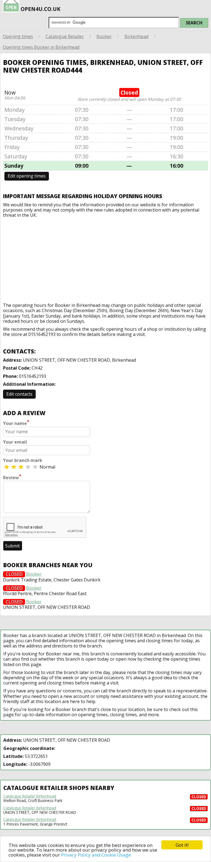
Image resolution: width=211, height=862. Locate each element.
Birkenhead (136, 36)
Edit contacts (19, 394)
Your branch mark (22, 460)
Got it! (182, 845)
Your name (16, 422)
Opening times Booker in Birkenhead (41, 47)
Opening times (18, 36)
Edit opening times (27, 176)
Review (12, 477)
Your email (15, 442)
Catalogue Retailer (65, 36)
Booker (104, 36)
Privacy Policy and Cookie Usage (96, 855)
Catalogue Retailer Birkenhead (29, 796)
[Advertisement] (105, 259)
